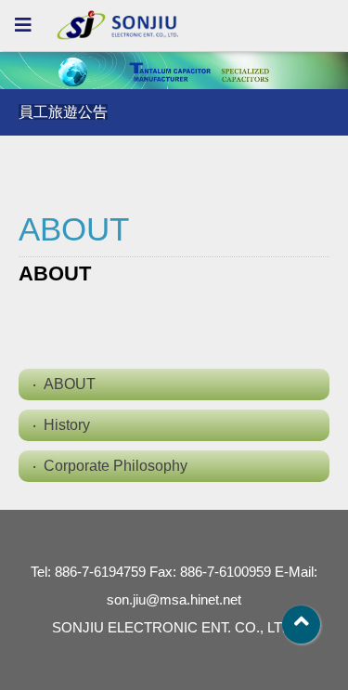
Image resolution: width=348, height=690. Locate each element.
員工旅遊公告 (63, 112)
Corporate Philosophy (115, 466)
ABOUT (70, 384)
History (67, 425)
